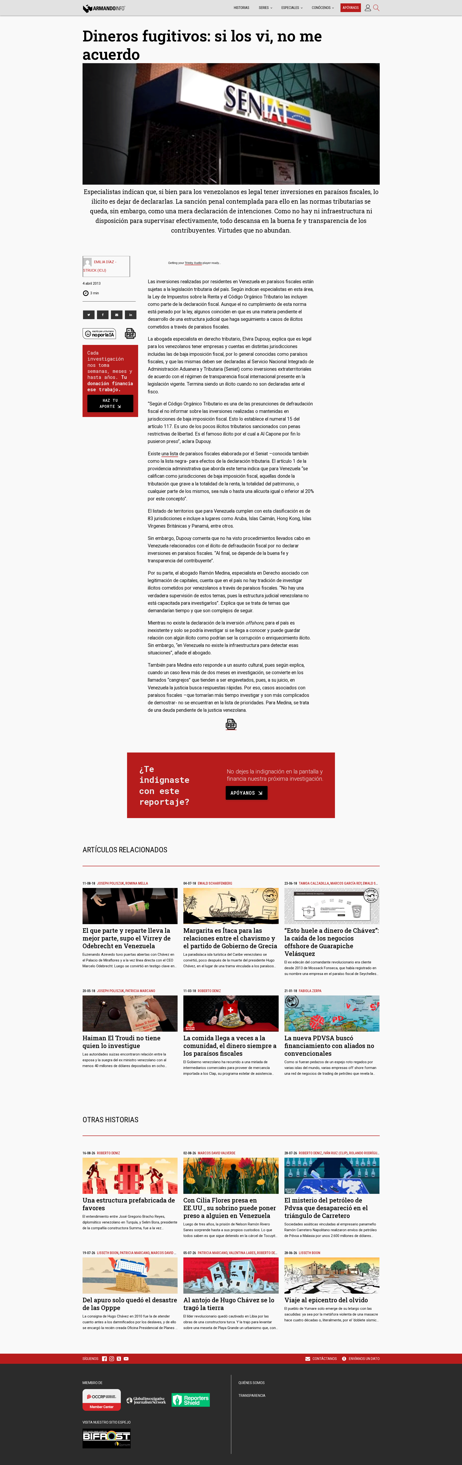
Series (264, 8)
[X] (89, 314)
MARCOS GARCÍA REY (345, 883)
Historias (241, 8)
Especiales (290, 8)
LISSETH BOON (107, 1253)
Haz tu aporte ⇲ (110, 403)
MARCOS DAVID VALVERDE (216, 1153)
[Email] (116, 314)
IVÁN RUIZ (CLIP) (335, 1153)
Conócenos (321, 8)
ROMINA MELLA (136, 883)
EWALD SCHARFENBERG (215, 883)
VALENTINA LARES (242, 1253)
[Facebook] (103, 314)
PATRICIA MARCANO (140, 991)
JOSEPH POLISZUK (110, 883)
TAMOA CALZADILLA (314, 883)
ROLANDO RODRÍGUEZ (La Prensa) (374, 1153)
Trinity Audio (193, 263)
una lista (169, 454)
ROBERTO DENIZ (209, 991)
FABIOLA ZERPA (310, 991)
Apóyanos (351, 8)
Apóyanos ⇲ (247, 793)
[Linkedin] (130, 314)
